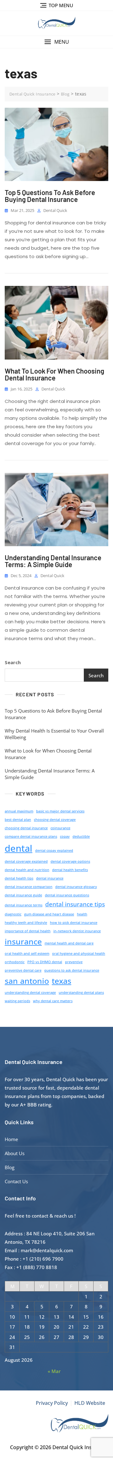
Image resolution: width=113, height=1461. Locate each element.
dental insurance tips (75, 904)
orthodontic (14, 962)
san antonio (27, 981)
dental (18, 848)
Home (11, 1139)
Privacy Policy (52, 1403)
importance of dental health (28, 931)
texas (61, 981)
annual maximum (19, 811)
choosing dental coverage (55, 819)
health (82, 914)
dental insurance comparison (28, 887)
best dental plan (18, 819)
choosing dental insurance (26, 828)
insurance (23, 941)
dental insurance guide (23, 895)
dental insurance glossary (76, 887)
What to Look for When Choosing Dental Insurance (54, 374)
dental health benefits (70, 870)
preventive (74, 962)
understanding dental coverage (30, 992)
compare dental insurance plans (31, 836)
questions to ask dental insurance (71, 970)
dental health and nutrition (27, 870)
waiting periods (17, 1001)
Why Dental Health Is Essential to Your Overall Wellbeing (54, 734)
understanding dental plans (81, 992)
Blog (9, 1167)
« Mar (54, 1371)
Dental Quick (55, 210)
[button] (56, 42)
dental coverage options (70, 861)
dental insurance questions (67, 895)
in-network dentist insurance (77, 931)
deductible (81, 836)
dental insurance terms (23, 905)
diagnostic (13, 914)
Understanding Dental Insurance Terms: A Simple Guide (53, 560)
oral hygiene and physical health (78, 953)
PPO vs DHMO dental (44, 962)
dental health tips (19, 878)
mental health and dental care (69, 943)
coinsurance (60, 828)
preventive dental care (23, 970)
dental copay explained (54, 850)
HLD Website (89, 1403)
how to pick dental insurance (73, 922)
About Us (14, 1153)
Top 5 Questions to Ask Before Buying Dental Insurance (50, 195)
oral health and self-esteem (27, 953)
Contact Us (16, 1181)
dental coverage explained (26, 861)
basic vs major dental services (60, 811)
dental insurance (49, 878)
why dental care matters (53, 1001)
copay (65, 836)
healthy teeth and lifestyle (26, 922)
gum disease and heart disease (49, 914)
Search (13, 662)
